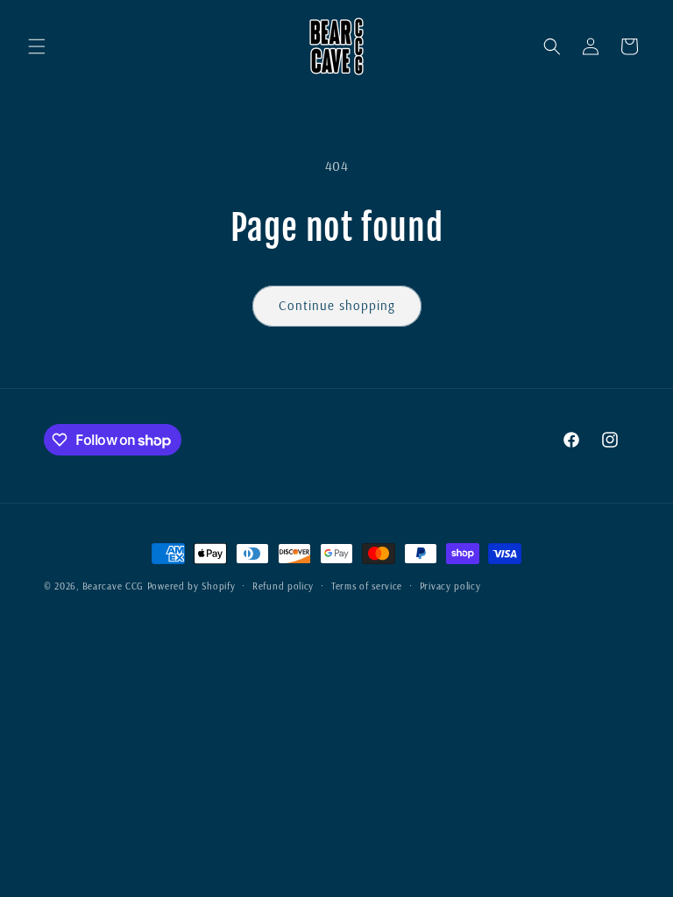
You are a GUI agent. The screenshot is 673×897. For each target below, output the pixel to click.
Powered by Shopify (191, 586)
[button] (37, 46)
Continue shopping (337, 305)
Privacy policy (450, 586)
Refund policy (283, 586)
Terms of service (366, 586)
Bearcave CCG (113, 586)
